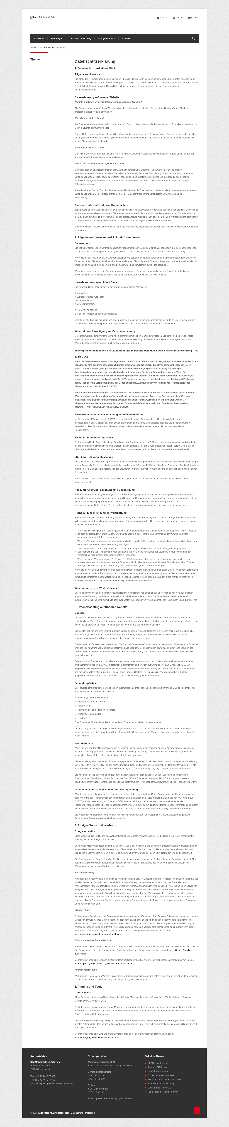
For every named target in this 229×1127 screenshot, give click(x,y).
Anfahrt (126, 38)
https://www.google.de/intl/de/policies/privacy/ (96, 1037)
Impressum (90, 1113)
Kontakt (195, 17)
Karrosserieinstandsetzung (161, 1083)
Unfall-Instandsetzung (158, 1071)
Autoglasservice (106, 38)
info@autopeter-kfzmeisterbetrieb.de (55, 1083)
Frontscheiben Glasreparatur (162, 1075)
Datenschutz (77, 1113)
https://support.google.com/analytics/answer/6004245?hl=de (104, 963)
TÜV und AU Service (158, 1067)
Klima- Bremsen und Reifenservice (165, 1079)
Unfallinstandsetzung (80, 38)
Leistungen (56, 38)
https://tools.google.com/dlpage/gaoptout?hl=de (98, 934)
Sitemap (180, 17)
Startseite (164, 17)
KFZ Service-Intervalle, (159, 1063)
